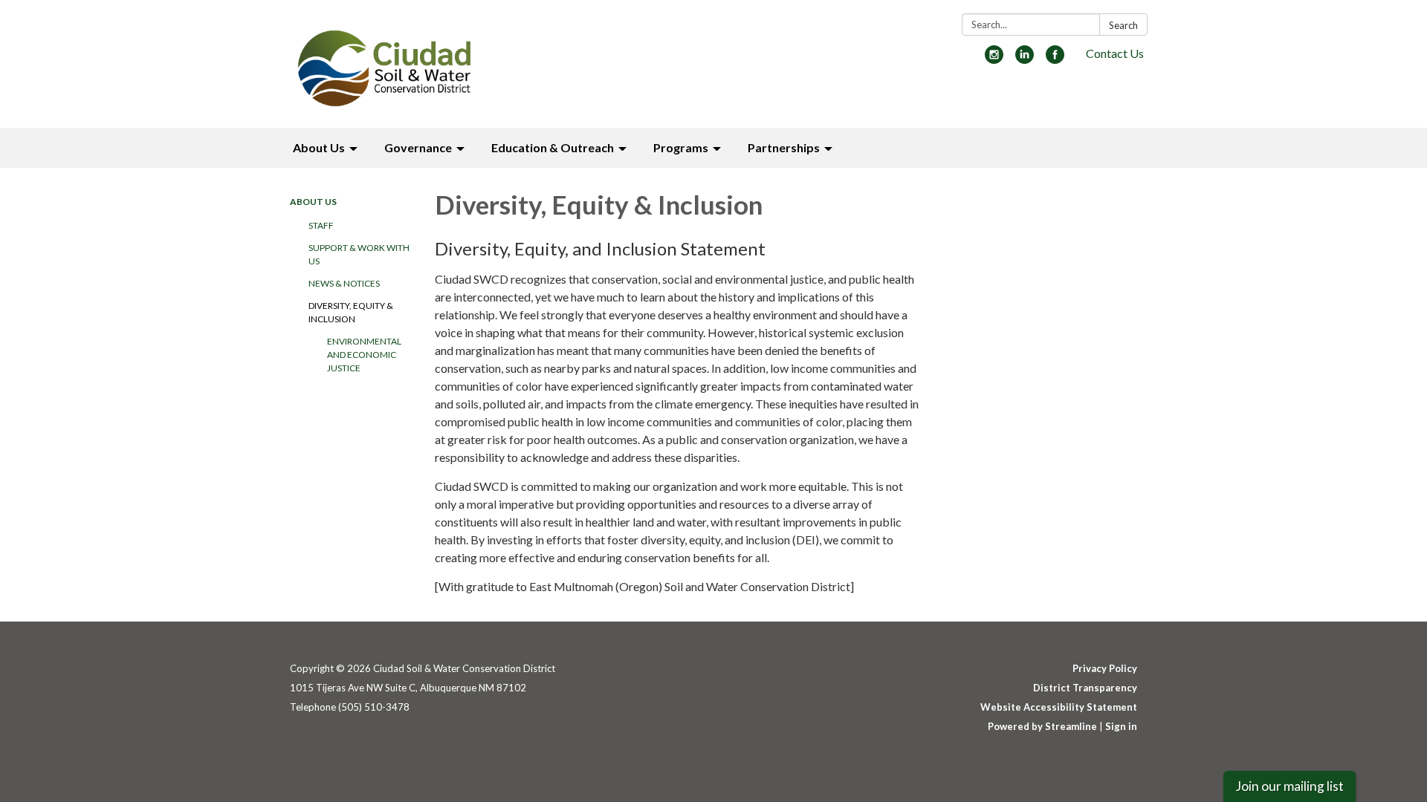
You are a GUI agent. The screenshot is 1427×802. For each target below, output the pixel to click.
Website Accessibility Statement (1058, 707)
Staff (321, 225)
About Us (313, 201)
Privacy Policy (1104, 668)
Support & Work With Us (359, 254)
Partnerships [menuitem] (784, 147)
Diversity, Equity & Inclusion (350, 312)
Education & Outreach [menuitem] (552, 147)
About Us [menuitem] (319, 147)
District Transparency (1085, 688)
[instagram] (994, 59)
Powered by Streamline (1042, 726)
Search (1123, 25)
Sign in (1121, 726)
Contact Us (1115, 53)
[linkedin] (1024, 59)
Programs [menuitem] (680, 147)
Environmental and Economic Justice (364, 355)
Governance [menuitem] (418, 147)
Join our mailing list (1289, 786)
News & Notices (344, 283)
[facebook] (1055, 59)
